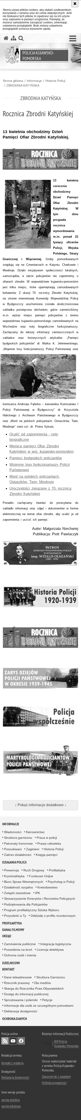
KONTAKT (8, 969)
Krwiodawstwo (47, 887)
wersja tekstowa (10, 1106)
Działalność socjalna (18, 887)
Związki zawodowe (17, 893)
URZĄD (6, 936)
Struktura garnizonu (18, 837)
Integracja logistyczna (55, 944)
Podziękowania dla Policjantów (25, 904)
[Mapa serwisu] (13, 38)
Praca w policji (47, 837)
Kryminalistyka (14, 876)
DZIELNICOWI (11, 963)
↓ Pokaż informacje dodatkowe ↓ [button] (40, 805)
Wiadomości (12, 832)
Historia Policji (55, 81)
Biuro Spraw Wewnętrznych (23, 882)
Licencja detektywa (50, 949)
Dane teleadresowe (18, 977)
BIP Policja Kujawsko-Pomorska (66, 1043)
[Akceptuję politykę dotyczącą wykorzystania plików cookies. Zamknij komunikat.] (75, 3)
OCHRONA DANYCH (14, 1018)
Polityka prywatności (54, 1082)
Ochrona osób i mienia (20, 955)
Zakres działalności (17, 855)
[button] (72, 38)
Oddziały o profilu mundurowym (53, 915)
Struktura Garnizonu (50, 977)
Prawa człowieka (49, 843)
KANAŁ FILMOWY (13, 929)
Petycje (47, 1000)
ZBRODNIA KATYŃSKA (22, 85)
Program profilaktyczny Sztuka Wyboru (31, 910)
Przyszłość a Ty (15, 915)
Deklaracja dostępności (20, 1011)
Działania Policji (14, 862)
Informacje (34, 81)
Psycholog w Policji (61, 882)
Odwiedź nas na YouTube (13, 1040)
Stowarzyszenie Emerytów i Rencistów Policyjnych (39, 898)
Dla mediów (42, 983)
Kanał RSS (5, 1040)
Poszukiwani (13, 849)
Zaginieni (32, 849)
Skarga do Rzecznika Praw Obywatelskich (34, 988)
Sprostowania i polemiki (21, 1000)
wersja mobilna (10, 1100)
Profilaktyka (57, 870)
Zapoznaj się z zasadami (56, 1076)
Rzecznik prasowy (17, 983)
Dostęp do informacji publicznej (26, 994)
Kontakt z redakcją (12, 1063)
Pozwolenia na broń (18, 949)
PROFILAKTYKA (12, 923)
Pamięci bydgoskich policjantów (35, 458)
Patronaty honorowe (18, 843)
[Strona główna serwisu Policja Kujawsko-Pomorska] (6, 38)
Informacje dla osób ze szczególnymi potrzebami (38, 1005)
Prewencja (11, 870)
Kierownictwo (35, 832)
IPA (37, 893)
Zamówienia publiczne (20, 944)
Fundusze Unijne (41, 876)
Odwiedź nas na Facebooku (21, 1040)
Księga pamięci (46, 855)
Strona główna (13, 81)
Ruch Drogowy (33, 870)
